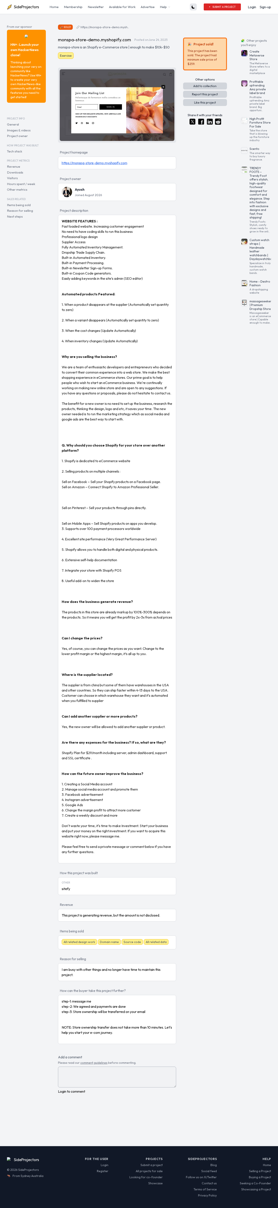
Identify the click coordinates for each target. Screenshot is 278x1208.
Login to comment (71, 1091)
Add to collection (205, 86)
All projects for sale (149, 1171)
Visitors (12, 178)
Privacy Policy (207, 1195)
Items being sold (19, 205)
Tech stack (14, 151)
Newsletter (96, 7)
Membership (73, 7)
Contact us (209, 1183)
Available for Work (122, 7)
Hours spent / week (21, 184)
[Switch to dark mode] (193, 6)
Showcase (155, 1183)
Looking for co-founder (146, 1177)
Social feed (209, 1171)
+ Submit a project (222, 6)
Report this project (205, 94)
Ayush (79, 189)
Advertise (148, 7)
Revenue (13, 166)
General (13, 124)
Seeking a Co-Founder (255, 1183)
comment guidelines (94, 1063)
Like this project (205, 102)
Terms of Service (205, 1189)
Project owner (17, 136)
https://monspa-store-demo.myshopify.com (94, 163)
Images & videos (19, 130)
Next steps (15, 216)
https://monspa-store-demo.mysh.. (105, 27)
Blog (213, 1165)
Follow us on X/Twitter (201, 1177)
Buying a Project (260, 1177)
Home (54, 7)
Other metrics (17, 189)
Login (252, 7)
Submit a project (152, 1165)
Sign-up (265, 7)
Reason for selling (20, 211)
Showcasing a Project (256, 1189)
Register (102, 1171)
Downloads (15, 172)
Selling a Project (260, 1171)
